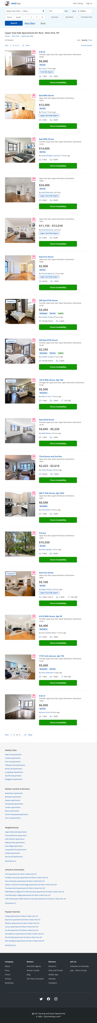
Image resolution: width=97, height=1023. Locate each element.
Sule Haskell (45, 510)
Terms (7, 974)
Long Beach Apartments (14, 772)
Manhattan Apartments (14, 793)
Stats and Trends (55, 970)
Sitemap (51, 978)
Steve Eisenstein (47, 672)
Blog (28, 974)
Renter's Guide (33, 970)
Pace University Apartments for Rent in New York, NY (25, 881)
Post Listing (78, 3)
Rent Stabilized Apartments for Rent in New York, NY (24, 941)
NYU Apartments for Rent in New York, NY (20, 874)
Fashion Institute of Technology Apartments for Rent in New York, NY (31, 884)
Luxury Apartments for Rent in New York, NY (21, 927)
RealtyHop (9, 983)
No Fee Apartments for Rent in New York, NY (21, 930)
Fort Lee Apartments (13, 761)
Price (90, 40)
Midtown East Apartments (15, 842)
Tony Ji (43, 68)
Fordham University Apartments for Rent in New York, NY (26, 877)
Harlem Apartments (12, 853)
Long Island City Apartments (15, 849)
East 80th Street (46, 95)
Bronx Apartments (12, 811)
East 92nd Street (46, 419)
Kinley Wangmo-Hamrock (50, 155)
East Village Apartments (14, 846)
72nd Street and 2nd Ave (50, 456)
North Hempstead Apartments (16, 814)
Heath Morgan (46, 470)
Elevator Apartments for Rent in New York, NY (22, 923)
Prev (7, 45)
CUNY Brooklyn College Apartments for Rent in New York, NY (27, 895)
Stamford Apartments (13, 776)
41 (23, 45)
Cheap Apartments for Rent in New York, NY (21, 916)
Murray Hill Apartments (14, 856)
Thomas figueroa (47, 273)
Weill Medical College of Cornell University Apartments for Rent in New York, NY (34, 892)
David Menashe (47, 192)
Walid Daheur (46, 433)
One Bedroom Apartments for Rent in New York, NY (24, 934)
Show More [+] (10, 861)
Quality (84, 40)
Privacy (8, 978)
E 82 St (42, 52)
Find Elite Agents (34, 966)
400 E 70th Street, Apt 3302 (51, 493)
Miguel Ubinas (46, 589)
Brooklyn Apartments (13, 797)
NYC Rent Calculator (35, 978)
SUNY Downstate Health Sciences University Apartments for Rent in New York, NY (35, 899)
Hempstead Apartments (14, 804)
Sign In (89, 3)
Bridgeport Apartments (13, 779)
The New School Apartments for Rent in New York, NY (25, 888)
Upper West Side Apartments (16, 832)
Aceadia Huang (47, 317)
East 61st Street (46, 256)
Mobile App (53, 974)
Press (7, 970)
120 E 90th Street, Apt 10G (51, 380)
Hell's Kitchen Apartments (15, 839)
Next (28, 45)
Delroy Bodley (46, 549)
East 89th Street (46, 139)
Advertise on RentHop (79, 966)
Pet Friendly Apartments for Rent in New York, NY (23, 937)
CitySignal (52, 983)
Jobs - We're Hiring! (78, 970)
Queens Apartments (12, 800)
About (7, 966)
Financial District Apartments (16, 835)
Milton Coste (46, 396)
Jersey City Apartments (13, 769)
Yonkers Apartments (12, 758)
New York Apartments (13, 754)
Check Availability (58, 82)
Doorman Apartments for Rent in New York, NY (22, 920)
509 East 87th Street (48, 300)
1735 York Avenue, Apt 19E (51, 656)
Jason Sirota (45, 712)
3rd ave (42, 533)
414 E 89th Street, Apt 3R (50, 616)
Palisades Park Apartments (15, 765)
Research (52, 966)
